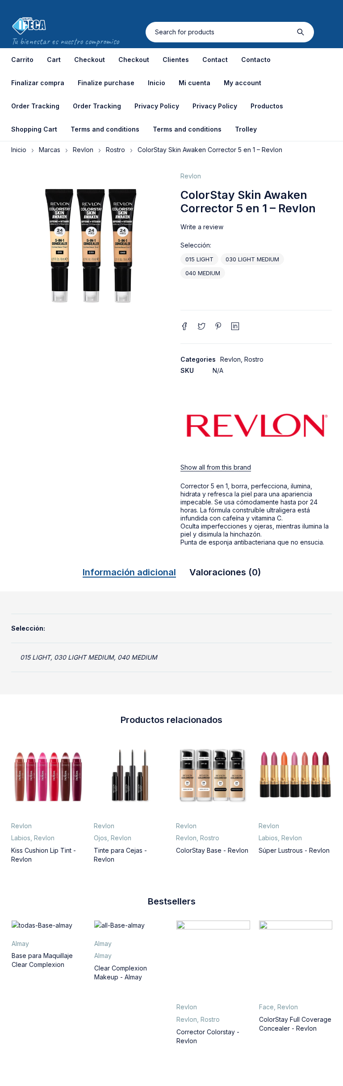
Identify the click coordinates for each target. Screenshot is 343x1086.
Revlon (83, 149)
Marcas (49, 149)
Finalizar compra (37, 83)
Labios (20, 838)
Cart (54, 59)
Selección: (195, 245)
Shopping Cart (34, 129)
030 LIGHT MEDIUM (252, 259)
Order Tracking (35, 106)
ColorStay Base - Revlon (212, 850)
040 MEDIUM (202, 273)
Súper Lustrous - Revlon (294, 850)
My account (242, 83)
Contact (215, 59)
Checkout (89, 59)
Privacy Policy (156, 106)
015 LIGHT (199, 259)
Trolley (246, 129)
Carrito (22, 59)
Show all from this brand (215, 467)
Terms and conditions (105, 129)
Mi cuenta (194, 83)
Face (266, 1007)
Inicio (156, 83)
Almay (20, 943)
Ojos (100, 838)
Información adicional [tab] (129, 572)
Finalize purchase (106, 83)
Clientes (176, 59)
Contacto (256, 59)
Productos (267, 106)
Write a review (201, 227)
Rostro (115, 149)
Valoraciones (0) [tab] (225, 572)
